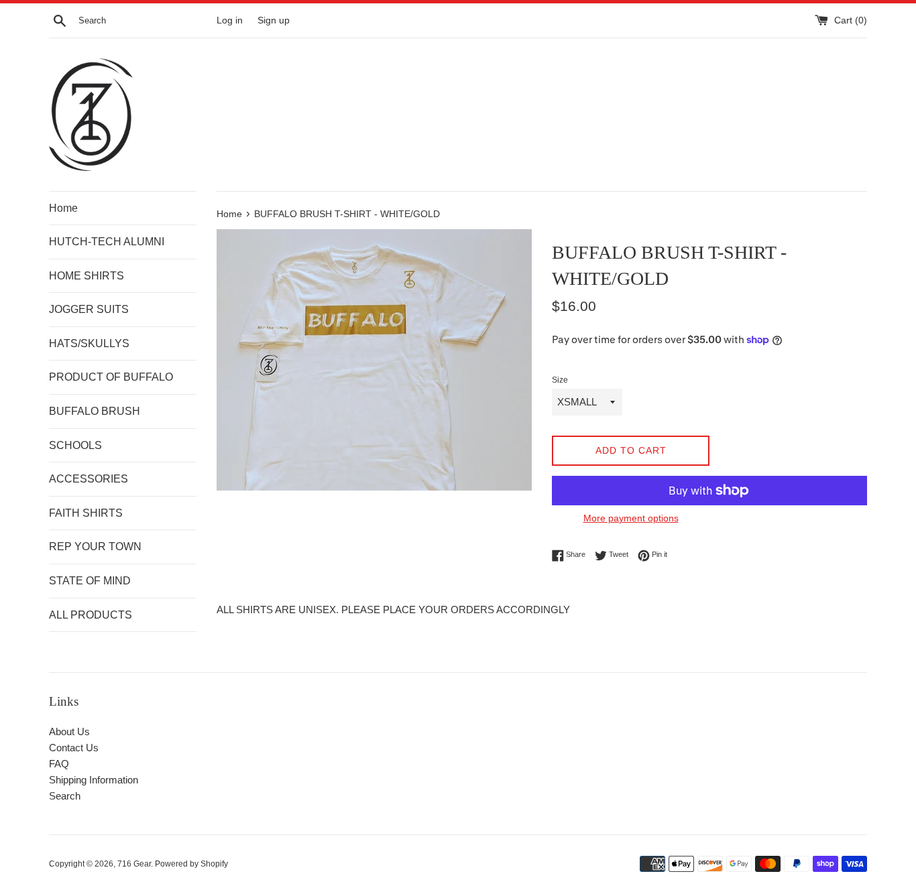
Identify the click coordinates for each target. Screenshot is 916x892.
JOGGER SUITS (89, 309)
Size (560, 380)
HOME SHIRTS (86, 275)
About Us (69, 731)
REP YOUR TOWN (95, 546)
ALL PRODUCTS (90, 615)
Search (64, 796)
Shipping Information (93, 779)
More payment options (631, 518)
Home (63, 208)
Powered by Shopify (191, 864)
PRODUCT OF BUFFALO (111, 377)
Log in (230, 20)
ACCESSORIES (88, 479)
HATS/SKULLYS (89, 343)
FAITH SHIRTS (86, 513)
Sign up (273, 20)
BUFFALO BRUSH (94, 411)
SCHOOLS (75, 445)
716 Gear (134, 864)
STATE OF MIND (90, 580)
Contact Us (74, 747)
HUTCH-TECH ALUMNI (106, 241)
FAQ (59, 763)
